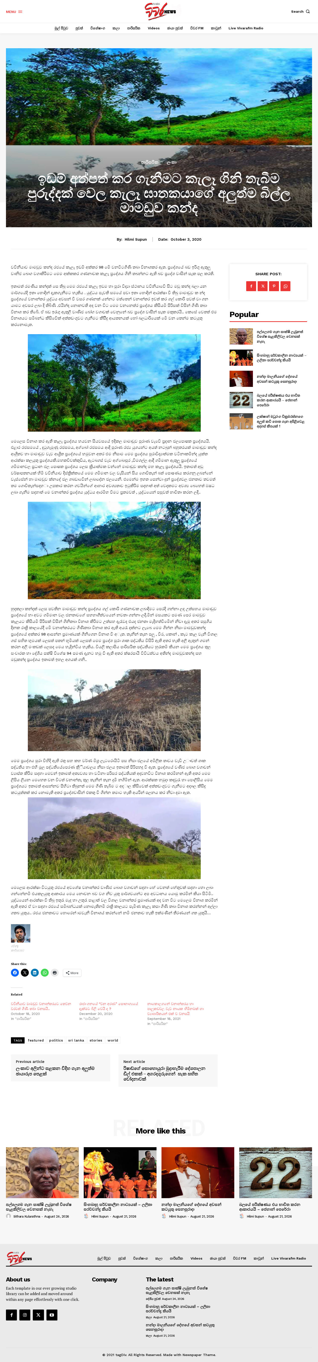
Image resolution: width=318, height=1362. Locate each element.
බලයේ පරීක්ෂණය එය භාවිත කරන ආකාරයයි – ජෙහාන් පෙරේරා (278, 400)
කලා (149, 1317)
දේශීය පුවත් (153, 1299)
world (113, 1040)
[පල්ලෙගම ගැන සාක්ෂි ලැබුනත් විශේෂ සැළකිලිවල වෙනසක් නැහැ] (241, 336)
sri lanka (76, 1040)
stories (96, 1040)
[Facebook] (251, 286)
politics (56, 1040)
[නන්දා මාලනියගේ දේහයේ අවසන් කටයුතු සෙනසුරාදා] (241, 379)
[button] (301, 11)
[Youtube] (51, 1315)
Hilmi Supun (136, 239)
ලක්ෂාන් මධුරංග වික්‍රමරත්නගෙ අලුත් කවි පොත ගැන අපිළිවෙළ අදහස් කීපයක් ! (281, 421)
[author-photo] (9, 1216)
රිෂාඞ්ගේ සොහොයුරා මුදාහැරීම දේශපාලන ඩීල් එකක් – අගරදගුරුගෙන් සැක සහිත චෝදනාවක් (164, 1074)
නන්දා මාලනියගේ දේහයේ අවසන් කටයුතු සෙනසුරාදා (277, 379)
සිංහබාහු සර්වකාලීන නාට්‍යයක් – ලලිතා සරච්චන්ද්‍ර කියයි (282, 358)
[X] (263, 286)
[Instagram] (24, 1315)
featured (36, 1040)
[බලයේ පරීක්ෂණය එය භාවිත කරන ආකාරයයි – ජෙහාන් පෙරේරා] (241, 400)
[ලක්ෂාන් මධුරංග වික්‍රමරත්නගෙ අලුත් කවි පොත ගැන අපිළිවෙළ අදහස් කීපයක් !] (241, 421)
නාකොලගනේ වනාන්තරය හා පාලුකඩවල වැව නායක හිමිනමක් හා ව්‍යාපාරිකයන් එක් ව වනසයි (175, 1009)
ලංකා (172, 162)
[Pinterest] (274, 286)
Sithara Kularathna (26, 1216)
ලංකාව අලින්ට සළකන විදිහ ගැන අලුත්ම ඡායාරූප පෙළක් (55, 1071)
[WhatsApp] (285, 286)
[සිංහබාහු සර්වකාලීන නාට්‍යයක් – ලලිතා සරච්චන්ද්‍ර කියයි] (241, 358)
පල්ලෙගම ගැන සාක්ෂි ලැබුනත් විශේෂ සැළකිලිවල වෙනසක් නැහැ (280, 336)
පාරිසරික (150, 162)
